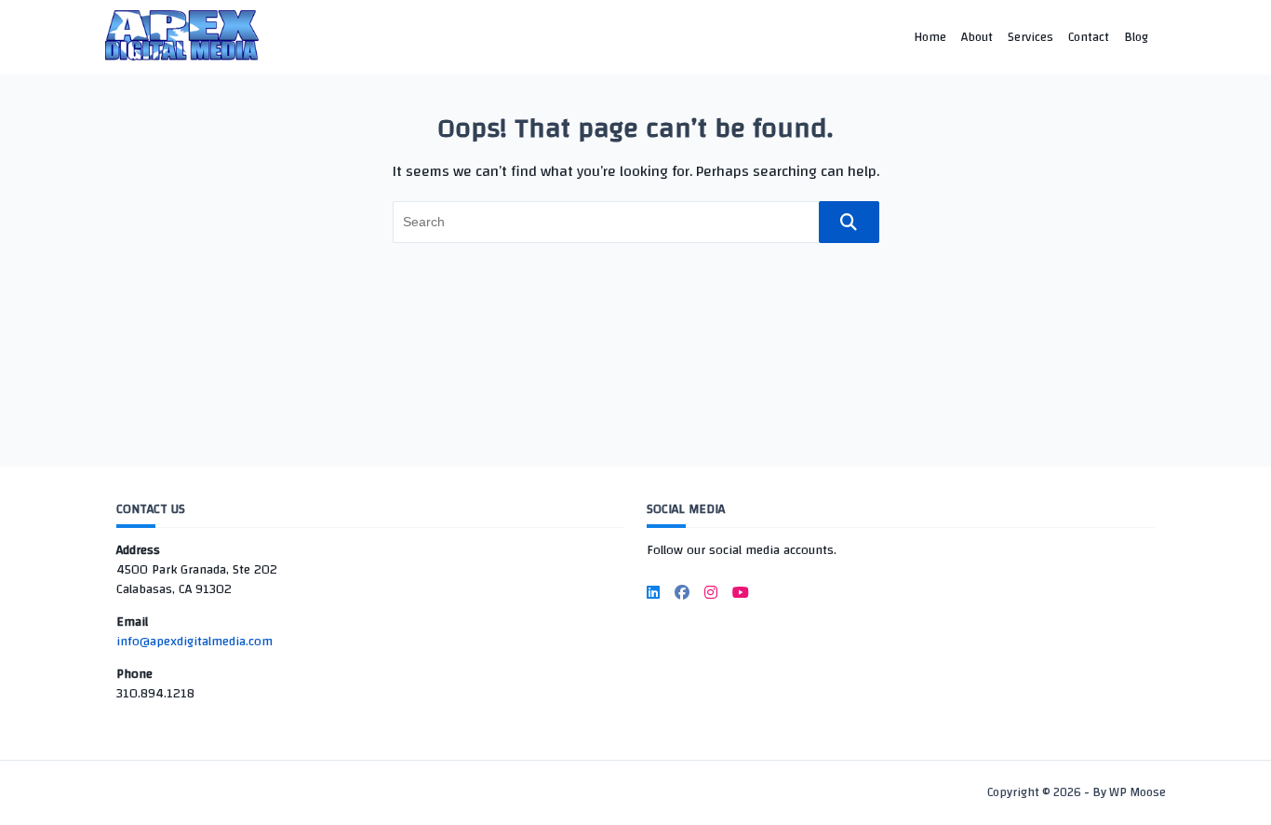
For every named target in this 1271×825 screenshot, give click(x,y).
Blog (1136, 36)
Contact (1088, 36)
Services (1030, 36)
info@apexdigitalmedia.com (194, 641)
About (977, 36)
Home (930, 36)
